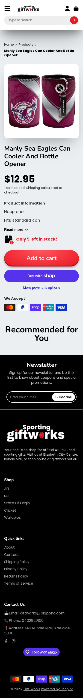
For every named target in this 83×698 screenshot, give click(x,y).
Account (67, 8)
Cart (76, 8)
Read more (13, 229)
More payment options (41, 288)
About (9, 547)
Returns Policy (16, 576)
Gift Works (32, 689)
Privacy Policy (15, 568)
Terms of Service (18, 583)
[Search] (74, 20)
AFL (6, 488)
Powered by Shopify (57, 689)
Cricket (10, 510)
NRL (7, 495)
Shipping (33, 187)
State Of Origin (17, 503)
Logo (28, 8)
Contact (11, 554)
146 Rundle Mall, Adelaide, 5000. (37, 630)
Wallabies (12, 517)
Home (9, 44)
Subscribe (63, 397)
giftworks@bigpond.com (42, 613)
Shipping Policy (17, 561)
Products (26, 44)
